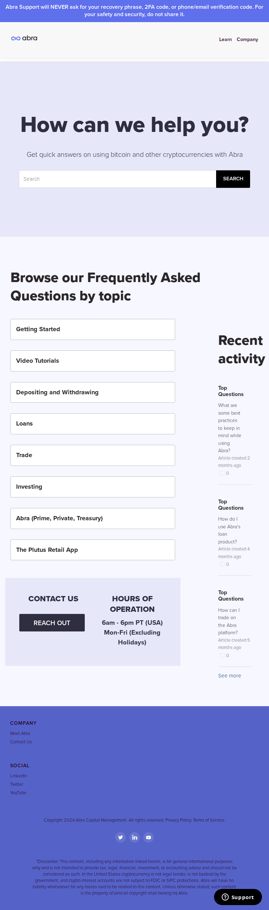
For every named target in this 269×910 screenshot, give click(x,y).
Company (247, 39)
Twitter (16, 784)
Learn (225, 39)
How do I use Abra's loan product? (229, 530)
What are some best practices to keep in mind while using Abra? (229, 428)
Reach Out (52, 623)
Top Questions (230, 391)
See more (229, 676)
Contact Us (21, 742)
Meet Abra (20, 733)
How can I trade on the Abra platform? (229, 621)
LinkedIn (18, 776)
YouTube (18, 793)
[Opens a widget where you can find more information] (238, 897)
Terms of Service (208, 820)
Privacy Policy (178, 820)
